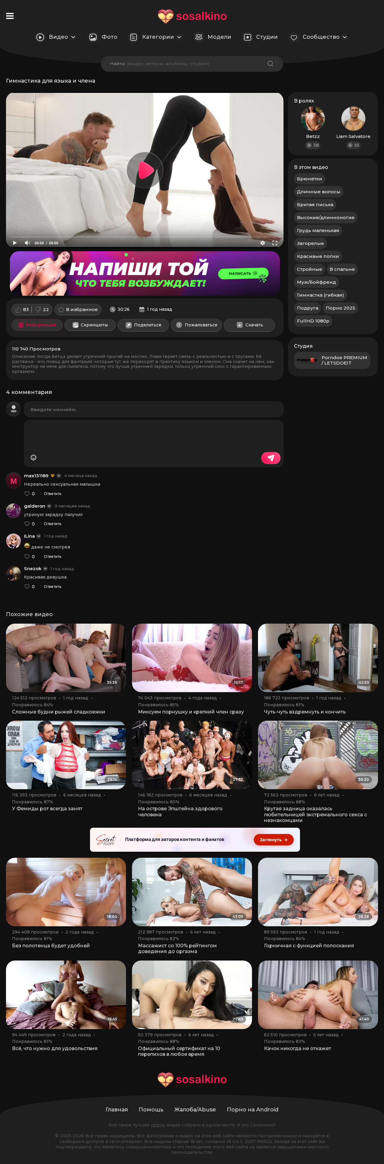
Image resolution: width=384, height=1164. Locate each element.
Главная (117, 1109)
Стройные (309, 269)
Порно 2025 (340, 308)
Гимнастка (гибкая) (320, 295)
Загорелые (310, 243)
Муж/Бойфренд (316, 282)
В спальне (342, 269)
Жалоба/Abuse (195, 1109)
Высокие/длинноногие (326, 217)
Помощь (151, 1109)
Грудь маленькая (318, 230)
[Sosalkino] (192, 16)
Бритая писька (315, 204)
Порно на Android (252, 1109)
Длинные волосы (318, 191)
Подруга (307, 308)
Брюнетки (309, 179)
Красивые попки (318, 256)
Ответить (52, 494)
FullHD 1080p (313, 321)
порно (158, 1125)
